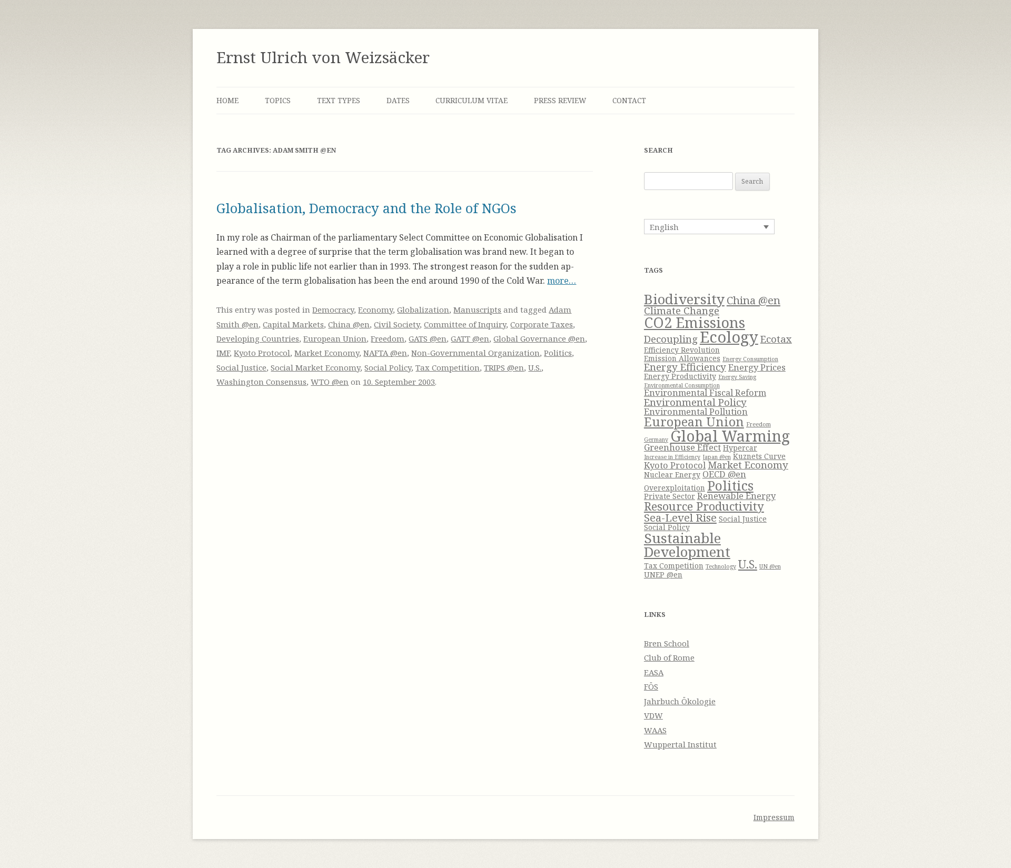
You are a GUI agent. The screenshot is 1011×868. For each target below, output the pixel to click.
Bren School (666, 643)
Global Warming (730, 436)
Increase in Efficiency (672, 457)
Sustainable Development (687, 544)
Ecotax (776, 338)
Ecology (729, 336)
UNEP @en (663, 575)
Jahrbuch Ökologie (680, 701)
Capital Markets (293, 324)
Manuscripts (477, 309)
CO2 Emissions (694, 322)
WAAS (655, 730)
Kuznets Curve (759, 456)
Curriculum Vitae (471, 100)
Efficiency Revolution (682, 350)
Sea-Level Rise (680, 517)
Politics (558, 352)
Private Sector (669, 496)
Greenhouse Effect (682, 447)
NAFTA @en (385, 352)
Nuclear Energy (672, 475)
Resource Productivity (704, 506)
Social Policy (387, 367)
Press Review (560, 100)
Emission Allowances (682, 358)
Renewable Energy (736, 496)
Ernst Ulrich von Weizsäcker (323, 57)
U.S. (534, 367)
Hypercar (740, 448)
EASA (653, 672)
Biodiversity (684, 299)
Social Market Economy (315, 367)
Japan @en (716, 457)
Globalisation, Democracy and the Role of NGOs (366, 208)
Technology (721, 566)
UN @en (770, 566)
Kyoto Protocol (262, 352)
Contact (629, 100)
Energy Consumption (750, 359)
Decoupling (671, 338)
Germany (656, 439)
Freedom (387, 338)
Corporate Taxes (541, 324)
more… (561, 280)
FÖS (651, 686)
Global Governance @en (539, 338)
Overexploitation (674, 488)
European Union (334, 338)
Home (227, 100)
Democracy (333, 309)
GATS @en (428, 338)
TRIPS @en (504, 367)
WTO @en (330, 381)
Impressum (774, 817)
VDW (653, 715)
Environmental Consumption (682, 385)
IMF (223, 352)
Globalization (423, 309)
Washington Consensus (261, 381)
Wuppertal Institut (680, 744)
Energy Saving (737, 377)
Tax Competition (447, 367)
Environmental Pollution (696, 411)
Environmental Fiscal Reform (705, 392)
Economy (375, 309)
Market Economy (326, 352)
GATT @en (470, 338)
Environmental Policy (695, 401)
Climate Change (681, 310)
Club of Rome (669, 657)
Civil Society (397, 324)
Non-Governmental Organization (475, 352)
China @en (349, 324)
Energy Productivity (680, 376)
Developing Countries (257, 338)
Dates (398, 100)
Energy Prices (757, 367)
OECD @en (724, 474)
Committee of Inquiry (465, 324)
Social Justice (241, 367)
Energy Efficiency (685, 366)
